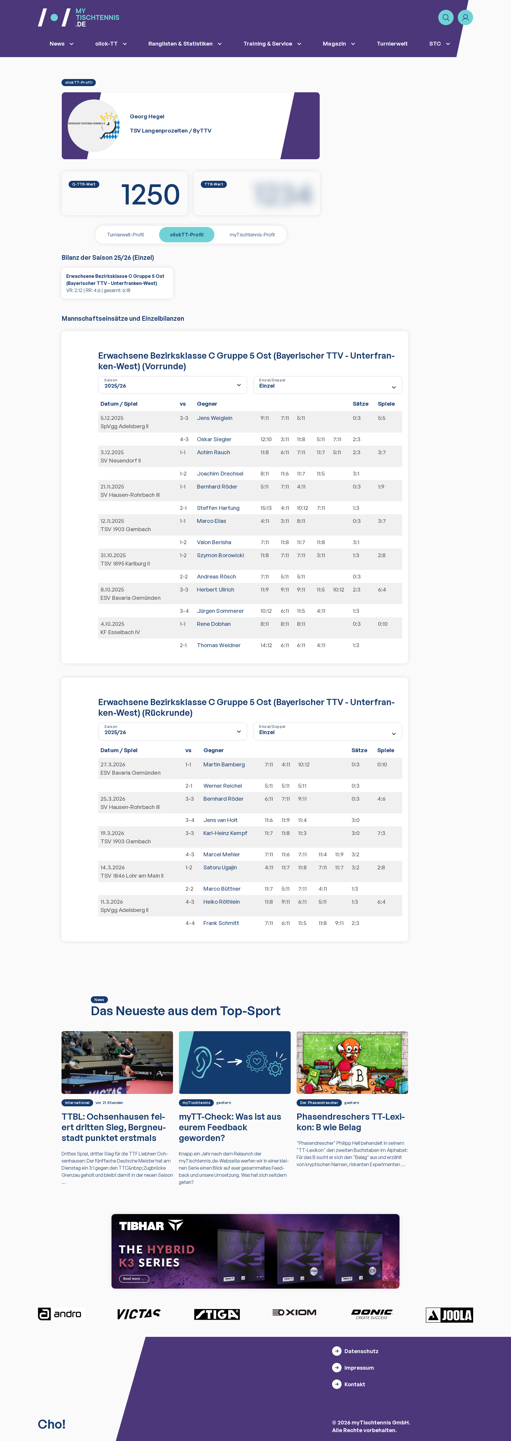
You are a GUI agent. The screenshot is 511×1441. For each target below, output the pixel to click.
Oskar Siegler (214, 439)
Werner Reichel (222, 785)
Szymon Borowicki (220, 555)
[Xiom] (294, 1313)
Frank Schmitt (221, 922)
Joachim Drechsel (220, 473)
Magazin (334, 43)
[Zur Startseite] (78, 17)
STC (435, 43)
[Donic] (372, 1314)
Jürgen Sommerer (220, 610)
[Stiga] (216, 1314)
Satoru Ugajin (220, 867)
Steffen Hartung (218, 507)
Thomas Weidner (219, 645)
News (57, 43)
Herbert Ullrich (215, 589)
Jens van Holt (220, 819)
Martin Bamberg (224, 764)
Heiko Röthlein (221, 901)
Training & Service (267, 43)
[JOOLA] (449, 1315)
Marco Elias (211, 520)
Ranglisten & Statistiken (180, 43)
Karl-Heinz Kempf (225, 832)
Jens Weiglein (214, 417)
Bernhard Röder (217, 486)
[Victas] (139, 1314)
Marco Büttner (222, 888)
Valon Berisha (214, 542)
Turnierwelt (392, 43)
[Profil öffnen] (465, 17)
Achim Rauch (213, 452)
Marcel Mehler (221, 854)
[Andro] (61, 1314)
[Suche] (446, 17)
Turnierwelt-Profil (125, 235)
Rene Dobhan (214, 623)
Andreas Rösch (216, 576)
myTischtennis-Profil (252, 235)
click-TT (106, 43)
